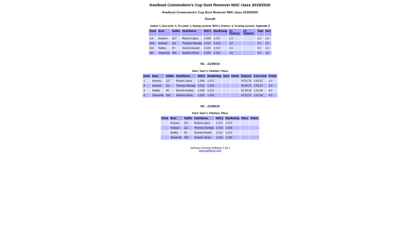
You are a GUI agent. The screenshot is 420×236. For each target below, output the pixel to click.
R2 (245, 31)
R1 (231, 31)
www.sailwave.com (210, 150)
